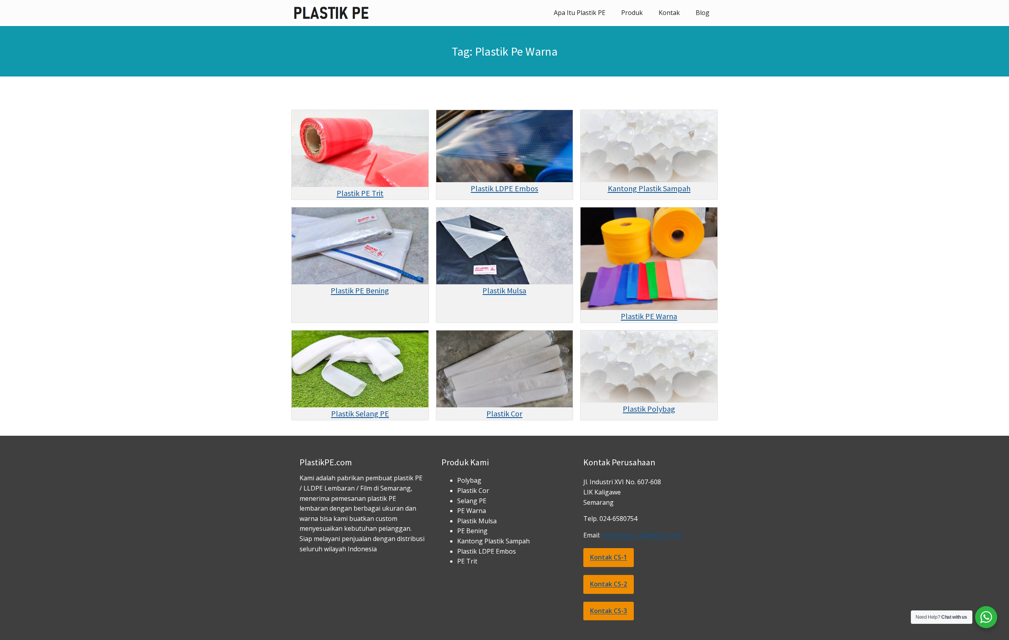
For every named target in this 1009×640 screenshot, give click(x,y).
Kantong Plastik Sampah (649, 188)
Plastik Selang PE (360, 413)
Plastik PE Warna (649, 316)
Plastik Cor (504, 413)
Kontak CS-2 (608, 584)
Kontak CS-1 (608, 557)
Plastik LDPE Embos (504, 188)
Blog (702, 12)
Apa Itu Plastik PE (579, 12)
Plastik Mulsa (504, 290)
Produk (632, 12)
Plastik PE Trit (360, 193)
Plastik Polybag (649, 409)
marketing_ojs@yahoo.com (641, 535)
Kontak (669, 12)
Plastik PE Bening (360, 290)
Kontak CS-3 (608, 610)
